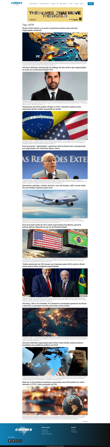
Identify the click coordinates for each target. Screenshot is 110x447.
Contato (81, 3)
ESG (57, 3)
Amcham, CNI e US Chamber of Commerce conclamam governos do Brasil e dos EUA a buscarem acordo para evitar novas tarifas (54, 304)
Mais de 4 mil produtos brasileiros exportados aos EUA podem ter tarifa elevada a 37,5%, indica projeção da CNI (53, 383)
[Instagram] (17, 440)
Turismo (70, 3)
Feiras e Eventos (63, 3)
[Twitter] (13, 440)
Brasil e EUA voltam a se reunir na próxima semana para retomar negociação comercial (50, 29)
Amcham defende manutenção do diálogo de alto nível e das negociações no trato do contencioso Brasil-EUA (54, 68)
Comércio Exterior (33, 3)
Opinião (76, 3)
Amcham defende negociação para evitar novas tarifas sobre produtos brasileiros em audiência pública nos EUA (52, 344)
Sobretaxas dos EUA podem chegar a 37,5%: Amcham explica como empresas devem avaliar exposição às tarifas (51, 108)
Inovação (53, 3)
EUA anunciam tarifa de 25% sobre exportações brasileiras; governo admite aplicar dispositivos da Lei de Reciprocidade (51, 226)
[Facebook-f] (20, 440)
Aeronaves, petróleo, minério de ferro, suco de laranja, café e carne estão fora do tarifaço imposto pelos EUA (54, 186)
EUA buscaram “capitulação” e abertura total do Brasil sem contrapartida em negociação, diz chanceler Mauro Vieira (53, 147)
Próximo (85, 421)
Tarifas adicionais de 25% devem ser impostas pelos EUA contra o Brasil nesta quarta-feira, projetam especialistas (53, 265)
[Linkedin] (9, 440)
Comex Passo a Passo (44, 3)
